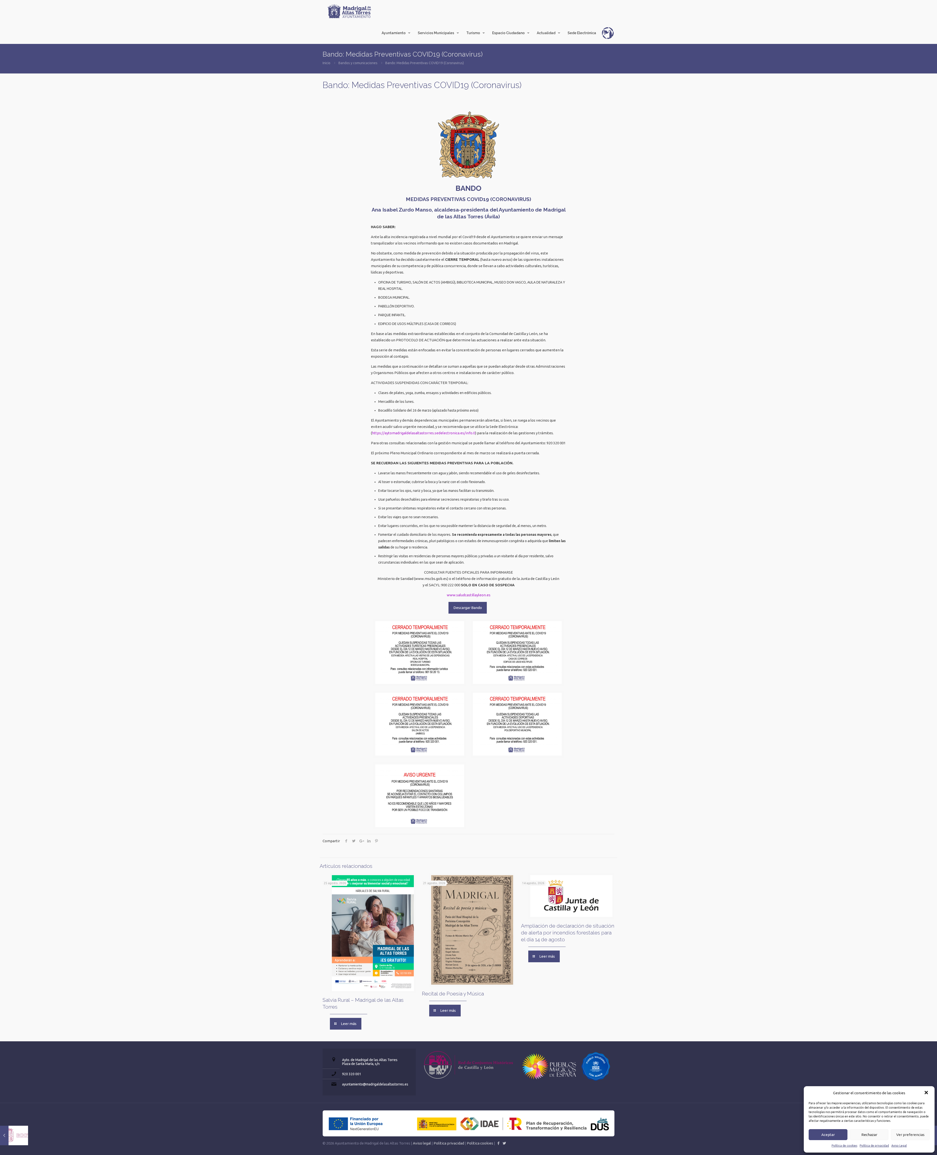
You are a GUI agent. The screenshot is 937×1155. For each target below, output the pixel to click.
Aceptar (828, 1135)
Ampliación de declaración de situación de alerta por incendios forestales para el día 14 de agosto (567, 932)
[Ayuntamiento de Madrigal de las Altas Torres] (349, 11)
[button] (927, 1093)
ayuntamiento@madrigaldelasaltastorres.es (375, 1084)
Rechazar (869, 1135)
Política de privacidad (874, 1145)
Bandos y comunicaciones (357, 63)
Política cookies (480, 1143)
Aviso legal (422, 1143)
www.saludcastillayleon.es (468, 595)
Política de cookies (844, 1145)
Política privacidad (449, 1143)
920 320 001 (351, 1074)
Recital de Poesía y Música (453, 994)
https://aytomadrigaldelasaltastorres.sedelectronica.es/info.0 (423, 433)
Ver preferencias (910, 1135)
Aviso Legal (899, 1145)
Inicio (326, 63)
